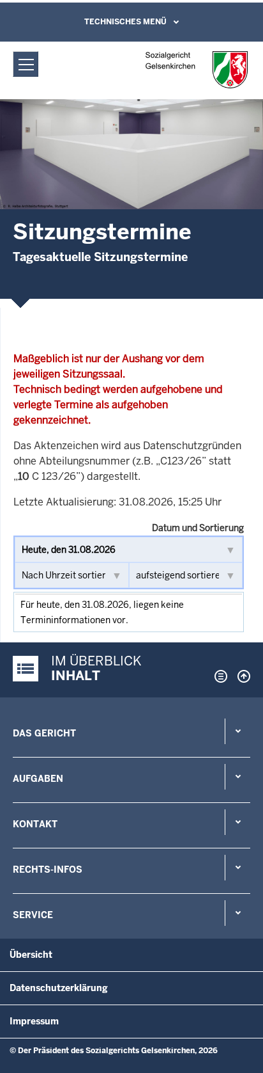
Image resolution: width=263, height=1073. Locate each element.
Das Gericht (44, 733)
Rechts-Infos (47, 869)
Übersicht (31, 954)
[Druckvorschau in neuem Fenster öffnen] (218, 676)
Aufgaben (38, 778)
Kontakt (35, 824)
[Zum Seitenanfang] (240, 676)
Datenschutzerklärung (59, 988)
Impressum (34, 1021)
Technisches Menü (125, 22)
